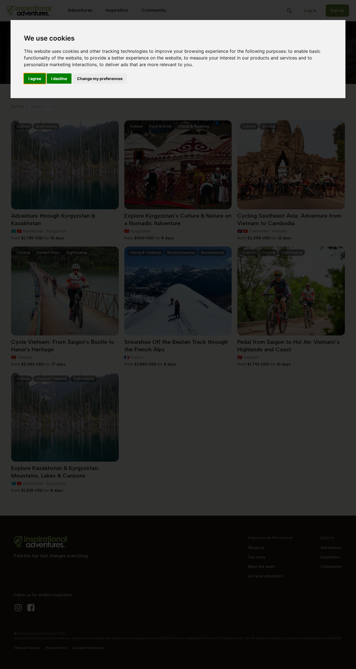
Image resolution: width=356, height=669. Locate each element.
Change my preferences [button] (100, 78)
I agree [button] (34, 78)
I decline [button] (59, 78)
